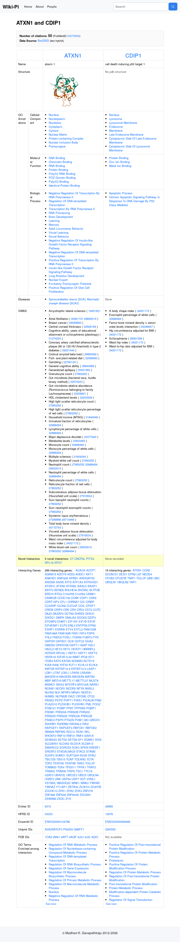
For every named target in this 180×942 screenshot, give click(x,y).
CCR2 (146, 570)
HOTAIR (50, 653)
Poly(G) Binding (59, 181)
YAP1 (133, 582)
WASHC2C (64, 783)
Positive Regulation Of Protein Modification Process (128, 866)
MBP (48, 680)
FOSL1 (67, 637)
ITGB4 (49, 661)
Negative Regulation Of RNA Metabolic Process (73, 898)
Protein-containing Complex (66, 138)
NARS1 (94, 684)
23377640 (90, 437)
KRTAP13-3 (78, 669)
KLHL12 (83, 665)
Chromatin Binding (60, 162)
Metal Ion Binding (120, 166)
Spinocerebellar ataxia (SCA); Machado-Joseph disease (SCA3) (74, 301)
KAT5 (57, 661)
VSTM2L (50, 783)
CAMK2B (51, 598)
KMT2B (49, 669)
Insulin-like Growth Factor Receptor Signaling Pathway (71, 270)
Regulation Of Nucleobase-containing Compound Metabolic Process (72, 850)
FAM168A (51, 633)
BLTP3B (94, 590)
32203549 (86, 397)
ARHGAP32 (86, 578)
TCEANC (80, 759)
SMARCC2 (52, 747)
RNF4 (79, 736)
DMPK (60, 617)
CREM (49, 610)
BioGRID (43, 41)
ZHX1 (62, 791)
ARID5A (50, 582)
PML (89, 704)
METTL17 (68, 680)
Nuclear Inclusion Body (63, 142)
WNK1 (76, 783)
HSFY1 (82, 653)
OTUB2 (109, 578)
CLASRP (50, 606)
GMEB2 (50, 645)
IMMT (76, 657)
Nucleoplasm (57, 119)
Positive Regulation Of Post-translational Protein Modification (135, 846)
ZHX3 (78, 791)
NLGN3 (49, 692)
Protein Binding (58, 170)
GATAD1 (61, 641)
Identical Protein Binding (64, 185)
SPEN (84, 747)
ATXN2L (71, 586)
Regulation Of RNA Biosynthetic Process (75, 864)
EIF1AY (73, 621)
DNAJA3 (70, 617)
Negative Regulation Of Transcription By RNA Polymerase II (74, 195)
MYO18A (83, 684)
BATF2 (49, 590)
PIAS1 (78, 700)
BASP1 (92, 586)
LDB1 (48, 673)
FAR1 (75, 633)
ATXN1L (50, 586)
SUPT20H (72, 755)
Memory (54, 224)
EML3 (71, 625)
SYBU (92, 755)
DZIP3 (92, 617)
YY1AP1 (61, 787)
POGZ (96, 704)
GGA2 (89, 641)
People (52, 6)
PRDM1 (50, 712)
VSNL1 (90, 779)
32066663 (91, 358)
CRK (66, 610)
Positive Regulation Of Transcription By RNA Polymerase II (74, 262)
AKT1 (89, 574)
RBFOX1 (79, 728)
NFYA (80, 688)
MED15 (56, 680)
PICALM (88, 700)
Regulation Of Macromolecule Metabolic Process (74, 886)
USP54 (66, 779)
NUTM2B (61, 696)
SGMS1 (89, 739)
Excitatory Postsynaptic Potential (70, 284)
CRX (73, 610)
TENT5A (58, 763)
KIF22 (64, 665)
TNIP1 (131, 578)
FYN (95, 637)
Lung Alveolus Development (66, 276)
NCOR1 (60, 688)
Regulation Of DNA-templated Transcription (67, 203)
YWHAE (95, 783)
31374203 (55, 338)
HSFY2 (92, 653)
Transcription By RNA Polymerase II (72, 209)
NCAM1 (50, 688)
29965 (109, 806)
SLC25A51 (51, 743)
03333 (48, 814)
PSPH (59, 720)
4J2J (80, 837)
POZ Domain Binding (62, 177)
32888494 (55, 425)
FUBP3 (87, 637)
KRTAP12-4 (62, 669)
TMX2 (80, 763)
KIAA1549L (52, 665)
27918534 (86, 496)
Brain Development (61, 217)
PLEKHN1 (78, 704)
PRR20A (61, 712)
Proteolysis (116, 860)
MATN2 (90, 676)
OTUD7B (120, 578)
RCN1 (80, 732)
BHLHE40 (71, 590)
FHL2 (48, 637)
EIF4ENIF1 (52, 625)
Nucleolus (55, 123)
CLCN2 (61, 606)
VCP (83, 779)
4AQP (73, 837)
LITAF (56, 673)
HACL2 (49, 649)
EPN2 (92, 625)
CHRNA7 (73, 602)
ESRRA (60, 629)
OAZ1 (72, 696)
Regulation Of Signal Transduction (130, 900)
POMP (61, 708)
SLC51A (75, 743)
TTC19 (88, 771)
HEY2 (58, 649)
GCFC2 (79, 641)
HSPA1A (50, 657)
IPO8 (84, 657)
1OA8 (48, 837)
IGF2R (61, 657)
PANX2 (49, 700)
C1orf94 (80, 594)
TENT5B (70, 763)
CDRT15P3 (52, 602)
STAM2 (90, 751)
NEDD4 (147, 574)
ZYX (68, 799)
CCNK (75, 598)
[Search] (173, 7)
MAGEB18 (51, 676)
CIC (82, 602)
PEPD (59, 700)
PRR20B (72, 712)
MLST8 (93, 680)
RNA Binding (57, 166)
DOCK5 (82, 617)
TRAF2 (91, 767)
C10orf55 (68, 594)
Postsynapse (57, 146)
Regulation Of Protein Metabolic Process (135, 872)
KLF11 (73, 665)
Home (28, 6)
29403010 (55, 468)
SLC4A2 (64, 743)
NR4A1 (75, 692)
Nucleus (54, 115)
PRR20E (62, 716)
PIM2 (98, 700)
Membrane (115, 130)
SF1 (80, 739)
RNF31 (71, 736)
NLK (57, 692)
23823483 (79, 441)
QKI (86, 720)
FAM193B (64, 633)
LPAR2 (74, 673)
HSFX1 (72, 653)
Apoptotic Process (121, 193)
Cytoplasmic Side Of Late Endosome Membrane (132, 140)
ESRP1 (49, 629)
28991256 (136, 338)
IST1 (91, 657)
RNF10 (61, 736)
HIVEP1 (76, 649)
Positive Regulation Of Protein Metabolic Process (135, 854)
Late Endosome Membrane (126, 134)
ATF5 (68, 582)
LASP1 (91, 669)
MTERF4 (70, 684)
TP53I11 (70, 767)
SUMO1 (60, 755)
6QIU (95, 837)
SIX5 (98, 739)
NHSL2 (89, 688)
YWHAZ (50, 787)
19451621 (94, 311)
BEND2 (59, 590)
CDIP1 (133, 55)
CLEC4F (72, 606)
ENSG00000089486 (117, 821)
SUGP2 (49, 755)
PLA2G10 (51, 704)
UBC (157, 578)
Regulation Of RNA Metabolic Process (73, 844)
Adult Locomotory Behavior (66, 228)
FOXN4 (77, 637)
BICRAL (83, 590)
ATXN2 (60, 586)
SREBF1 (94, 747)
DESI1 (123, 574)
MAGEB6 (78, 676)
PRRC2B (86, 716)
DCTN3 (69, 613)
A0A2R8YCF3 (53, 829)
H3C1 (91, 645)
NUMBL (50, 696)
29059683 (75, 322)
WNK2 (85, 783)
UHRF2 (49, 779)
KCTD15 (89, 661)
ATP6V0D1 (91, 582)
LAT (139, 574)
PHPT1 (68, 700)
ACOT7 (90, 570)
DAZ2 (48, 613)
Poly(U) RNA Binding (62, 174)
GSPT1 (74, 645)
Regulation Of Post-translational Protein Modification (134, 878)
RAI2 (85, 724)
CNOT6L (79, 559)
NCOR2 (71, 688)
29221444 (68, 350)
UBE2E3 (71, 775)
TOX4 (60, 767)
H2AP (83, 645)
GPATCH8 (62, 645)
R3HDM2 (62, 724)
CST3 (88, 610)
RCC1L (70, 732)
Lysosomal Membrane (123, 123)
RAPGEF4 (65, 728)
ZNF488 (50, 795)
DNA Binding (57, 158)
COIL (81, 606)
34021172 (72, 543)
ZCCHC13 (51, 791)
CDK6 (92, 598)
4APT (64, 837)
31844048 (92, 417)
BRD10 (49, 594)
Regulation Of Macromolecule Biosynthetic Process (67, 874)
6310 (48, 806)
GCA (71, 641)
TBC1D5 (50, 759)
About (40, 6)
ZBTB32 (73, 787)
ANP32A (62, 578)
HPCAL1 (61, 653)
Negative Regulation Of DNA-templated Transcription (73, 254)
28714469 (68, 519)
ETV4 (69, 629)
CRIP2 (58, 610)
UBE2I (82, 775)
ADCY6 (61, 574)
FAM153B (90, 629)
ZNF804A (73, 795)
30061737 (77, 319)
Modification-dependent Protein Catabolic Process (135, 894)
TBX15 (60, 759)
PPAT (70, 708)
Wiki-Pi (11, 7)
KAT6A (66, 661)
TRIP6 (71, 771)
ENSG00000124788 (57, 821)
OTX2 (91, 696)
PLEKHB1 (64, 704)
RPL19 (49, 562)
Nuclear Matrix (58, 134)
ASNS (60, 582)
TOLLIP (90, 763)
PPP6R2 (79, 708)
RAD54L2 (75, 724)
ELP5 (63, 625)
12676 (109, 814)
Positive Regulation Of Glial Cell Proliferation (69, 289)
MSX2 (60, 684)
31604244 (80, 456)
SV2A (83, 755)
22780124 (69, 362)
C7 (72, 559)
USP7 (75, 779)
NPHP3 (65, 692)
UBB (150, 578)
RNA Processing (59, 213)
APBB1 (73, 578)
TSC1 (79, 771)
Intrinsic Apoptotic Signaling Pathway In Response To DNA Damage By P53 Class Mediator (134, 201)
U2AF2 (49, 775)
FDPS (91, 633)
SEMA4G (51, 739)
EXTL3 (78, 629)
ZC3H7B (95, 787)
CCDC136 (64, 598)
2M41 (56, 837)
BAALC (82, 586)
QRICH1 (95, 720)
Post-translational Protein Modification (133, 884)
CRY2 (80, 610)
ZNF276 (88, 791)
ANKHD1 (50, 578)
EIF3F (91, 621)
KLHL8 (93, 665)
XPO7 (58, 562)
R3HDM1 (50, 724)
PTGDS (69, 720)
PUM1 (79, 720)
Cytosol (53, 130)
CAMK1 (91, 594)
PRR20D (50, 716)
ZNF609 (61, 795)
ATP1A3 (77, 582)
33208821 (80, 393)
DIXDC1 (50, 617)
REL (87, 732)
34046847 (146, 326)
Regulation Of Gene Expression (69, 868)
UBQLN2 (122, 582)
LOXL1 (65, 673)
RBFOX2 (91, 728)
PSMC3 (50, 720)
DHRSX (80, 613)
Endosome (116, 126)
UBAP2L (59, 775)
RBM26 (49, 732)
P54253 (68, 829)
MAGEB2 (65, 676)
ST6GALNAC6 (66, 751)
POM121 (50, 708)
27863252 (81, 374)
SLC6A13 (87, 743)
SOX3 (75, 747)
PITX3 (90, 559)
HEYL (66, 649)
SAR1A (89, 736)
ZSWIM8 (50, 799)
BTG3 (58, 594)
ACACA (80, 570)
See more (51, 903)
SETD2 (62, 739)
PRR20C (84, 712)
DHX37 (89, 613)
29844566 (88, 366)
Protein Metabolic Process (126, 888)
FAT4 (82, 633)
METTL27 (82, 680)
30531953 (84, 370)
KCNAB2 (77, 661)
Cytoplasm (55, 126)
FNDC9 (57, 637)
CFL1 (63, 602)
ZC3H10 (84, 787)
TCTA (90, 759)
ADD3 (71, 574)
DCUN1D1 (111, 574)
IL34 (69, 657)
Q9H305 (110, 829)
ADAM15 (50, 574)
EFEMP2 (50, 621)
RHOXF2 (50, 736)
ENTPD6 (81, 625)
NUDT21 (86, 692)
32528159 (90, 326)
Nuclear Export (58, 280)
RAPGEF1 (51, 728)
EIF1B (83, 621)
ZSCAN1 (85, 795)
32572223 (76, 382)
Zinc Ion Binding (119, 162)
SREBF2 (50, 751)
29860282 (90, 354)
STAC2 (80, 751)
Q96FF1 (79, 829)
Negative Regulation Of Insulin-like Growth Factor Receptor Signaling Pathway (71, 244)
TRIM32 (50, 771)
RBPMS (60, 732)
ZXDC (61, 799)
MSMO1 (50, 684)
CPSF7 (90, 606)
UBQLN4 (93, 775)
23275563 (73, 36)
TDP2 (48, 763)
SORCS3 (65, 747)
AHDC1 (80, 574)
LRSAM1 (86, 673)
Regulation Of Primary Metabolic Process (75, 880)
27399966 (55, 519)
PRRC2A (74, 716)
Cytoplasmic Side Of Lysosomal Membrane (129, 148)
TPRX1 (81, 767)
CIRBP (90, 602)
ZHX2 (70, 791)
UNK (58, 779)
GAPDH (50, 641)
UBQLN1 (110, 582)
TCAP (70, 759)
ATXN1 (73, 55)
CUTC (97, 610)
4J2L (88, 837)
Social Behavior (59, 236)
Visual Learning (58, 232)
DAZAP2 (58, 613)
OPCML (81, 696)
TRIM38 (61, 771)
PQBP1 (91, 708)
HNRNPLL (89, 649)
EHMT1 (62, 621)
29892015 (90, 319)
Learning (54, 221)
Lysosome (115, 119)
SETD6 (72, 739)
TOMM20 (50, 767)
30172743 (55, 527)
